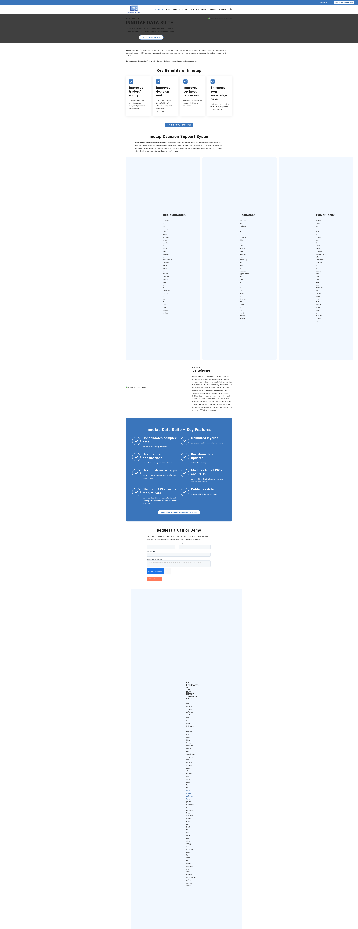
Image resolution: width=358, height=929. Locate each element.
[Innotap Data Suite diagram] (156, 387)
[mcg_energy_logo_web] (134, 9)
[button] (231, 9)
